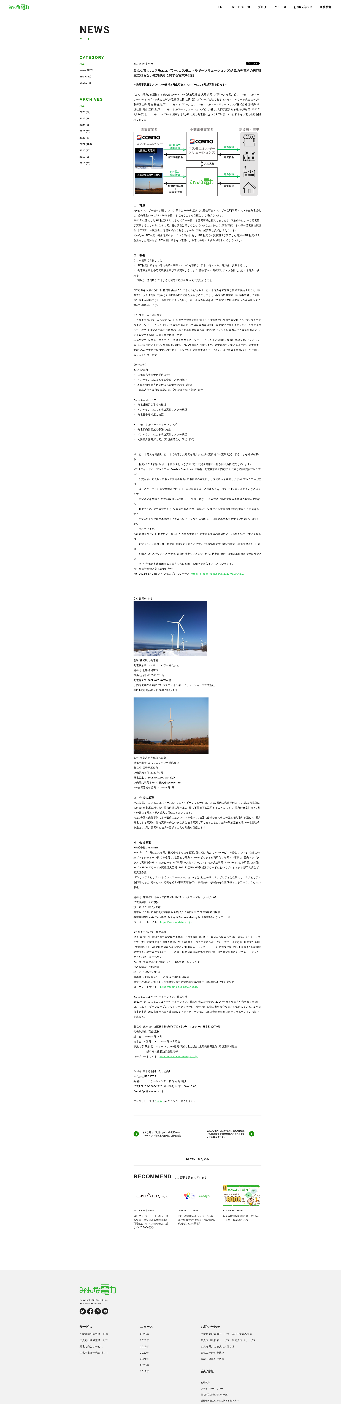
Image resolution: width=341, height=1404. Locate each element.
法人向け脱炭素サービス (94, 1340)
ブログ (262, 7)
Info (82, 76)
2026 (82, 112)
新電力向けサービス (91, 1346)
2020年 (144, 1365)
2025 (82, 118)
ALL (82, 63)
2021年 (144, 1358)
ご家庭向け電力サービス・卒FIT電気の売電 (226, 1334)
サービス (86, 1327)
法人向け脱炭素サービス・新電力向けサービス (228, 1340)
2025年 (144, 1334)
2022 (82, 137)
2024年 (144, 1340)
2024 (82, 124)
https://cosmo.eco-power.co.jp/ (179, 986)
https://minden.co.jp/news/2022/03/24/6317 (218, 573)
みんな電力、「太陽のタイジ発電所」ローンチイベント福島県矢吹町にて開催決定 (161, 1134)
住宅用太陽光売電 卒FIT (94, 1352)
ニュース (280, 7)
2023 (82, 131)
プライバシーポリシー (212, 1388)
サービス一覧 (241, 7)
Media (83, 83)
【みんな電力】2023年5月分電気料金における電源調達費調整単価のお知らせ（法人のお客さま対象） (226, 1134)
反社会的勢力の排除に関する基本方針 (220, 1400)
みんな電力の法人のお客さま (218, 1346)
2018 (82, 163)
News (83, 70)
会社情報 (326, 7)
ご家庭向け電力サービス (94, 1334)
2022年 (144, 1352)
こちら (158, 1101)
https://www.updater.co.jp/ (176, 922)
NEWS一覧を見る (197, 1159)
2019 (82, 156)
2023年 (144, 1346)
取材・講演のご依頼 (212, 1358)
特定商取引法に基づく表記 (214, 1394)
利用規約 (205, 1382)
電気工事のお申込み (212, 1352)
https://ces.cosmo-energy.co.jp (178, 1056)
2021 (82, 144)
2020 (82, 150)
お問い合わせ (303, 7)
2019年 (144, 1371)
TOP (221, 7)
